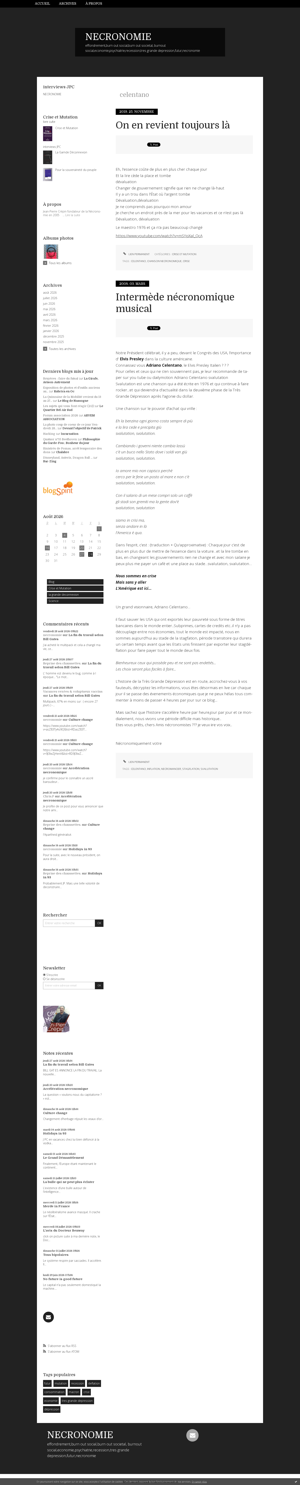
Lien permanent (139, 254)
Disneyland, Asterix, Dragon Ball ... (67, 457)
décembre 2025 (53, 336)
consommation (54, 1392)
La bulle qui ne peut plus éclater (68, 1182)
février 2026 (50, 326)
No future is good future (62, 1279)
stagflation (190, 769)
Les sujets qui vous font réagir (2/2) (68, 406)
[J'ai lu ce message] (296, 1481)
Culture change (81, 719)
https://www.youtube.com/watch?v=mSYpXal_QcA (159, 235)
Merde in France (56, 1206)
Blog (51, 582)
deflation (94, 1383)
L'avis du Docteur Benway (63, 1230)
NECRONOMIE (118, 37)
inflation (153, 769)
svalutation (209, 769)
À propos (94, 4)
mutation (61, 1383)
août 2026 (50, 292)
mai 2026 (49, 309)
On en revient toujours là (173, 125)
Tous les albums (60, 263)
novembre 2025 (53, 342)
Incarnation (69, 433)
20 (82, 548)
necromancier (171, 769)
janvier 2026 (51, 331)
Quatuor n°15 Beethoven (60, 439)
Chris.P (48, 796)
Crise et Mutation (60, 588)
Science (54, 601)
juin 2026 (49, 303)
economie (51, 1401)
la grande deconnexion (64, 594)
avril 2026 (49, 314)
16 (47, 548)
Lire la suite (72, 215)
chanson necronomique (164, 261)
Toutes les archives (62, 349)
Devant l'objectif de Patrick (81, 428)
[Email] (48, 1317)
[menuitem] (44, 4)
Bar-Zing (49, 461)
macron (74, 1392)
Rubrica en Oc (64, 391)
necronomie (52, 635)
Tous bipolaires (56, 1255)
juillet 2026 (50, 298)
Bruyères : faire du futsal (60, 378)
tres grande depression (77, 1401)
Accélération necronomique (66, 770)
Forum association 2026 (60, 415)
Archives (67, 4)
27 (82, 554)
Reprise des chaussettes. (62, 663)
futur (47, 1383)
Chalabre (62, 452)
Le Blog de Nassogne (73, 400)
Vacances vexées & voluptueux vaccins (72, 691)
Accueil (42, 4)
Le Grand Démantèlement (63, 1158)
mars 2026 (50, 320)
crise (86, 1392)
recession (77, 1383)
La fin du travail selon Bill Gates (72, 665)
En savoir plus (199, 1481)
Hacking (49, 433)
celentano (138, 261)
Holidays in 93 (80, 849)
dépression (51, 1409)
